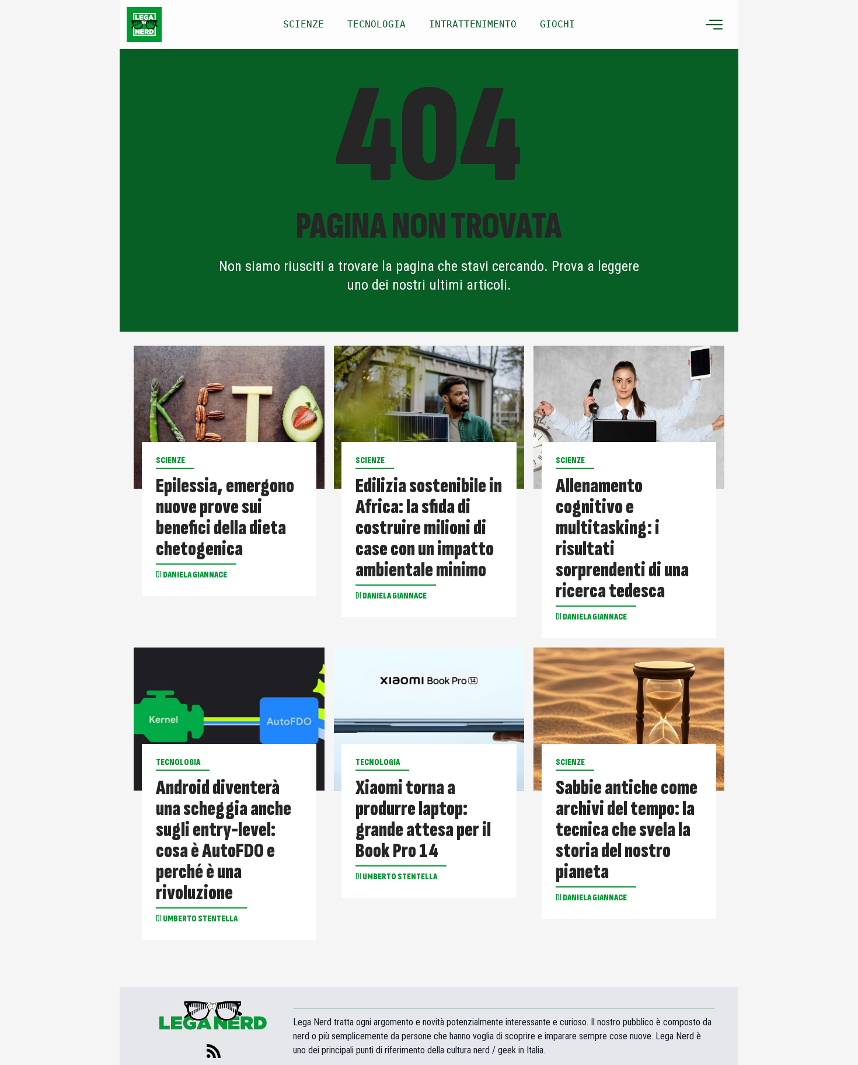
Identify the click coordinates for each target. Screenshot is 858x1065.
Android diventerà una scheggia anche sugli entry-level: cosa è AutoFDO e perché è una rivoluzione (223, 841)
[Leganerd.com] (144, 24)
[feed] (214, 1051)
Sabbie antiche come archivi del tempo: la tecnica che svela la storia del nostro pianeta (626, 830)
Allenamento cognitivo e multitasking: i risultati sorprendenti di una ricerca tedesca (622, 539)
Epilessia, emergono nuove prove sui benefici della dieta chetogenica (225, 518)
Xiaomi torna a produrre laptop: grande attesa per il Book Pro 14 (423, 820)
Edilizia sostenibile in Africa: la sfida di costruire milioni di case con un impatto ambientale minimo (428, 528)
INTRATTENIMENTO (473, 24)
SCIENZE (303, 24)
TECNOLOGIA (376, 24)
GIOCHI (557, 24)
